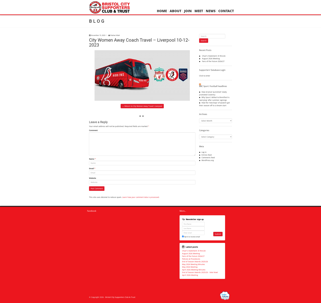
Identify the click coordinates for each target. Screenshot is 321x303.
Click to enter (204, 76)
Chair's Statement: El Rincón (194, 251)
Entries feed (207, 155)
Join (188, 11)
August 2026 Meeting (211, 58)
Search (204, 40)
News (211, 11)
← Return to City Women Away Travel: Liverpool (142, 106)
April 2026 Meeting (190, 275)
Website (92, 178)
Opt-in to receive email (192, 237)
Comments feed (208, 157)
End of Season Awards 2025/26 (195, 261)
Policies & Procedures (191, 259)
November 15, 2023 (98, 35)
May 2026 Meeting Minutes (193, 264)
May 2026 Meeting (189, 267)
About (175, 11)
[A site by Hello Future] (224, 295)
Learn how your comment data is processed (140, 197)
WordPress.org (208, 160)
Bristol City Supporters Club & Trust (120, 297)
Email (92, 168)
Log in (204, 152)
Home (162, 11)
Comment (93, 130)
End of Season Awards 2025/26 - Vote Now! (200, 272)
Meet (198, 11)
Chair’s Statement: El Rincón (214, 56)
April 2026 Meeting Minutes (193, 269)
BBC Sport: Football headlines (213, 86)
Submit (218, 234)
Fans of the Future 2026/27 (213, 61)
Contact (226, 11)
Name (92, 159)
